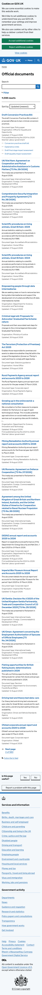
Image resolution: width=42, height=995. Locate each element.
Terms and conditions (12, 948)
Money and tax (9, 868)
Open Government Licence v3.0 (17, 967)
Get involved (8, 930)
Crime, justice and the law (14, 836)
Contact (30, 944)
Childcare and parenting (13, 826)
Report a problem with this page (21, 787)
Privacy (12, 941)
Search (14, 81)
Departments (8, 897)
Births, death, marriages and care (18, 817)
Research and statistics (13, 911)
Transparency (8, 921)
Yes (26, 777)
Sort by (5, 106)
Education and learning (13, 850)
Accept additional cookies (21, 40)
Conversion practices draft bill (17, 143)
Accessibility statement (13, 944)
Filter (6, 92)
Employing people (10, 854)
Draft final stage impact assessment (19, 150)
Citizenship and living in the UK (16, 831)
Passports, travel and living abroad (18, 873)
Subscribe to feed (11, 758)
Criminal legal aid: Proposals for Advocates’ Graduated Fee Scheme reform (19, 319)
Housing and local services (14, 863)
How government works (13, 925)
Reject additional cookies (21, 47)
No (37, 777)
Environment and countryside (16, 859)
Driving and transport (12, 845)
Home (4, 67)
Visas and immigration (12, 877)
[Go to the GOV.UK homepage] (11, 60)
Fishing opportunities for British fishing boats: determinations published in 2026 (18, 668)
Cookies (22, 941)
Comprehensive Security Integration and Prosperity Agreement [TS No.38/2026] (20, 196)
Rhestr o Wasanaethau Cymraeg (17, 951)
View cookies (21, 53)
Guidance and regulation (13, 907)
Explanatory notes (12, 147)
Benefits (6, 812)
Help (4, 941)
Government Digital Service (15, 955)
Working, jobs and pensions (15, 882)
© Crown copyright (21, 989)
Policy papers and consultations (17, 916)
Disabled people (9, 840)
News (4, 902)
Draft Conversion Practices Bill (17, 114)
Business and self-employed (15, 822)
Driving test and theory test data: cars (20, 698)
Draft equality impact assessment (18, 154)
